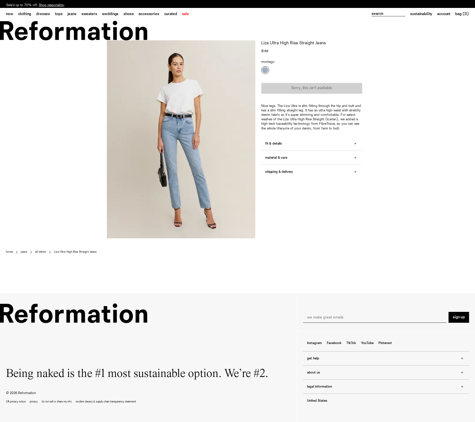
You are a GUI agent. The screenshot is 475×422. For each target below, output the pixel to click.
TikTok (351, 343)
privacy (34, 401)
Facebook (334, 343)
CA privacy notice (16, 401)
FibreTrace (326, 123)
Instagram (314, 343)
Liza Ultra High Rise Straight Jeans (75, 251)
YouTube (367, 343)
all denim (40, 251)
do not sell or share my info (57, 401)
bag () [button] (462, 14)
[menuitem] (12, 14)
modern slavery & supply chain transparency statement (106, 401)
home (9, 251)
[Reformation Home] (237, 30)
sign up (459, 317)
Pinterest (385, 343)
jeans (24, 251)
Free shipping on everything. (27, 4)
